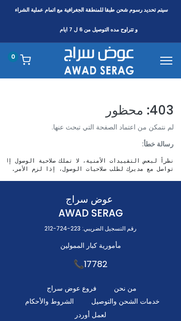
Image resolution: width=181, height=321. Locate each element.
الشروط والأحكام (49, 301)
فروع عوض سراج (72, 288)
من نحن (125, 288)
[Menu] (166, 60)
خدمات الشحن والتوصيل (125, 301)
